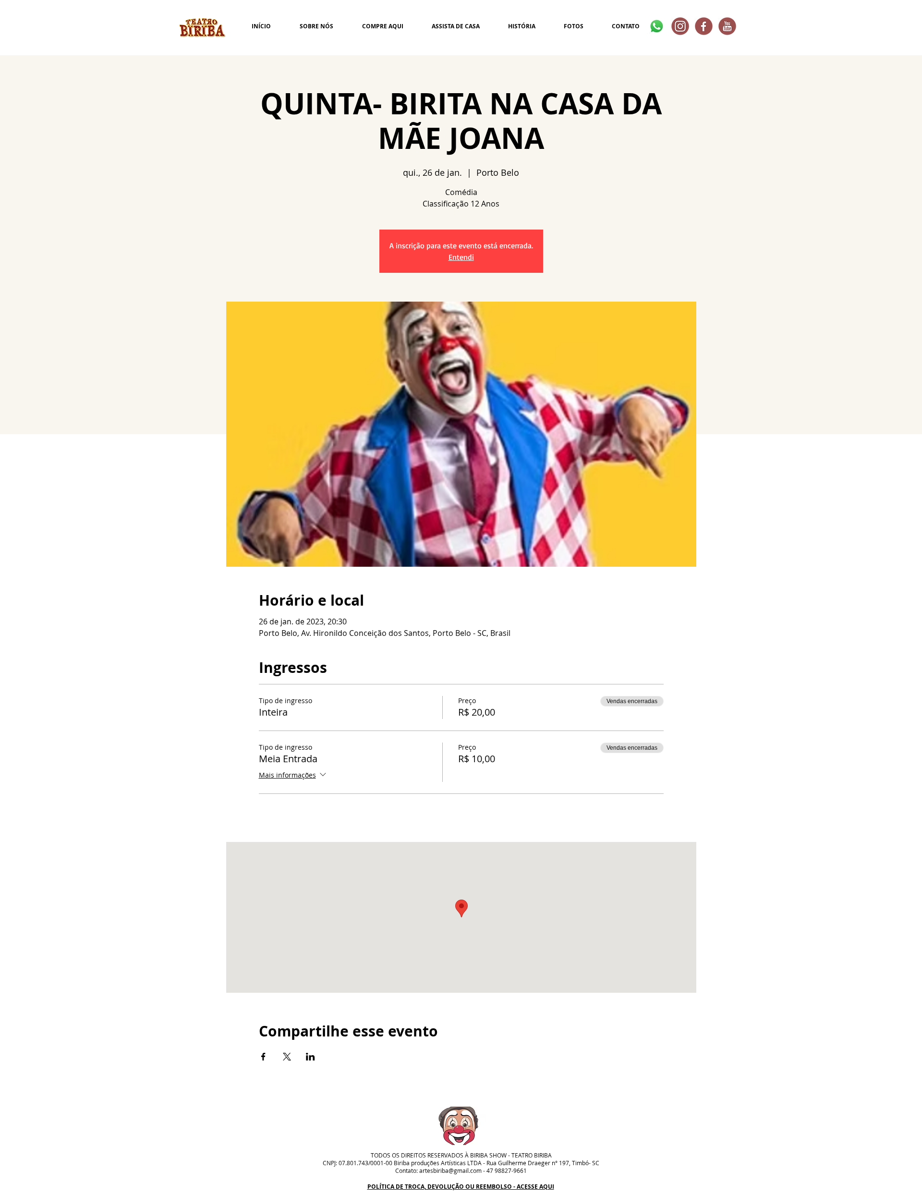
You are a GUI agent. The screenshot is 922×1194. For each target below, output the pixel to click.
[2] (703, 26)
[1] (727, 26)
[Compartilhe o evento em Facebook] (263, 1056)
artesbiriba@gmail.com (450, 1170)
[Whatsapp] (656, 26)
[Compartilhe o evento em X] (286, 1056)
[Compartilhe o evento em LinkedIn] (310, 1056)
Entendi (461, 257)
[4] (680, 26)
